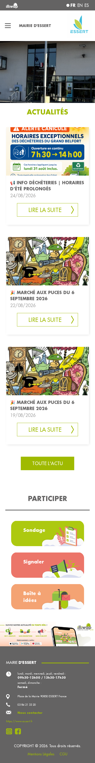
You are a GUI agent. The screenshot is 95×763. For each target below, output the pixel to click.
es (87, 5)
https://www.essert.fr (19, 721)
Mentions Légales (41, 754)
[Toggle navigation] (8, 25)
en (80, 5)
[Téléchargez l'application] (47, 633)
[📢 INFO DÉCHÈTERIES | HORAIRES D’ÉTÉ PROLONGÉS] (47, 151)
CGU (63, 754)
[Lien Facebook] (19, 731)
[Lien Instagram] (10, 731)
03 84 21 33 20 (26, 704)
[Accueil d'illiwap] (21, 5)
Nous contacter (30, 713)
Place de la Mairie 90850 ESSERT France (42, 696)
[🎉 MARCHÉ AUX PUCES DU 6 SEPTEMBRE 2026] (47, 261)
